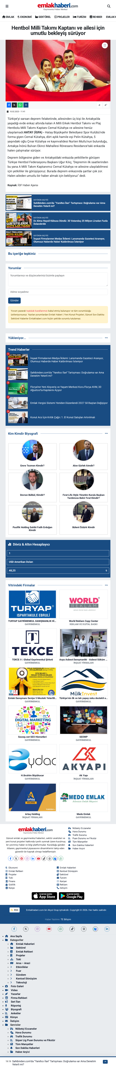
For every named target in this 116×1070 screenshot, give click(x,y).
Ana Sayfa (16, 936)
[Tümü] (106, 337)
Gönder (14, 300)
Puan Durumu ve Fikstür (84, 838)
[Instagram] (27, 858)
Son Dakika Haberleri (83, 845)
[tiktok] (72, 929)
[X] (16, 858)
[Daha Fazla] (25, 105)
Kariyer (63, 881)
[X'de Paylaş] (14, 105)
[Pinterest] (21, 858)
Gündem (20, 974)
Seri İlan (15, 1001)
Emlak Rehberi (16, 871)
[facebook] (14, 929)
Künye (12, 888)
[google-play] (71, 895)
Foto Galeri (17, 986)
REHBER (97, 16)
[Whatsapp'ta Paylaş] (20, 105)
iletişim (63, 888)
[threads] (83, 929)
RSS (15, 910)
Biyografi (16, 1009)
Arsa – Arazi (22, 963)
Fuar (18, 970)
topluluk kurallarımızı (37, 310)
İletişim (14, 1021)
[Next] (55, 858)
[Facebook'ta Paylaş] (9, 105)
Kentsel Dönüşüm (69, 871)
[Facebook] (10, 858)
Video (14, 990)
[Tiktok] (44, 858)
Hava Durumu (79, 831)
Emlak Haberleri (68, 867)
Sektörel (64, 874)
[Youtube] (38, 858)
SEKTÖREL (44, 16)
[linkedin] (107, 929)
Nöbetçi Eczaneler (81, 828)
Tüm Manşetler (80, 841)
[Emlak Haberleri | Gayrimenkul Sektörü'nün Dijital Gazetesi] (58, 6)
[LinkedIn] (32, 858)
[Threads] (49, 858)
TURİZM (81, 16)
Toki (11, 877)
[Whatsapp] (60, 858)
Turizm (63, 877)
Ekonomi (13, 867)
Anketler (15, 1013)
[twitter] (25, 929)
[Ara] (108, 6)
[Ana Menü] (7, 6)
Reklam (63, 884)
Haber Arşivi (78, 848)
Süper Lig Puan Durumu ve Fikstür (35, 1040)
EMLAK (9, 16)
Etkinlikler (21, 967)
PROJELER (63, 16)
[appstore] (44, 895)
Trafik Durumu (79, 835)
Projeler (12, 874)
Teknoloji (21, 982)
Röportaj (15, 1005)
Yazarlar (15, 993)
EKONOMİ (26, 16)
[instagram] (37, 929)
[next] (95, 929)
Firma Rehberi (18, 997)
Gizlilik (12, 884)
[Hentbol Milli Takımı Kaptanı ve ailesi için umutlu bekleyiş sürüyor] (58, 70)
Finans (12, 881)
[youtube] (49, 929)
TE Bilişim (66, 919)
